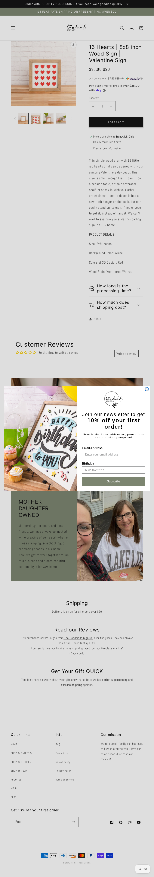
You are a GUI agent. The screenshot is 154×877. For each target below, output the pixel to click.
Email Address (92, 448)
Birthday (88, 463)
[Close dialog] (147, 389)
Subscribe (113, 481)
